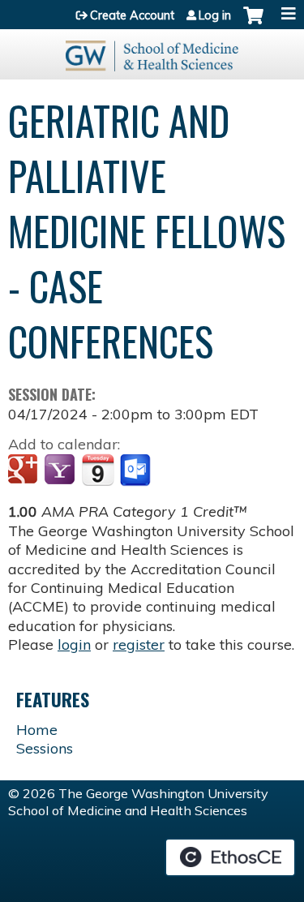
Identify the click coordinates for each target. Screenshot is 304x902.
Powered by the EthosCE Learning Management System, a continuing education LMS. (230, 857)
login (74, 644)
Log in (215, 15)
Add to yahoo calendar (61, 470)
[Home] (152, 50)
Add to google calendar (24, 470)
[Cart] (253, 23)
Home (37, 729)
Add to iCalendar (97, 469)
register (139, 644)
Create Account (132, 15)
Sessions (44, 748)
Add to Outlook (136, 470)
